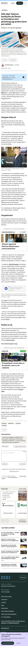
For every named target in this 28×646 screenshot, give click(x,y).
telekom (18, 423)
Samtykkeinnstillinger (7, 611)
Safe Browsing (13, 264)
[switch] (24, 77)
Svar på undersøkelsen (7, 643)
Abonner (20, 3)
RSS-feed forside (6, 596)
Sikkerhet (4, 10)
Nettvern (4, 93)
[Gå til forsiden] (4, 3)
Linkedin (3, 602)
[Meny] (25, 3)
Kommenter (13, 60)
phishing (4, 423)
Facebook (4, 599)
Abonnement (5, 628)
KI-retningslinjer (5, 617)
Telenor (4, 425)
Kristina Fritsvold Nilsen (8, 586)
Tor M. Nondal (5, 592)
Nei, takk (18, 643)
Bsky (2, 605)
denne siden (10, 340)
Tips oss (23, 577)
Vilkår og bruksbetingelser (8, 614)
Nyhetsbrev (4, 608)
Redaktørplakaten (13, 623)
